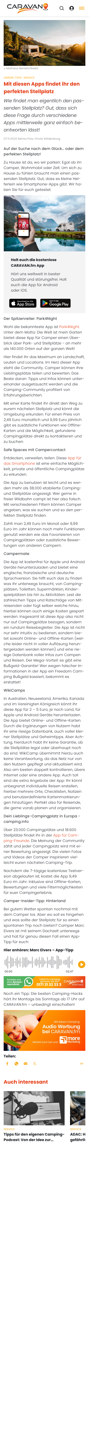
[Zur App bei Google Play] (55, 303)
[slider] (39, 962)
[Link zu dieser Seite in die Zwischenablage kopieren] (81, 1063)
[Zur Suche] (61, 8)
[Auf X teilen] (34, 1063)
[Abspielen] (81, 964)
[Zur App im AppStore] (22, 303)
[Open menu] (81, 8)
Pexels (33, 68)
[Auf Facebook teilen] (7, 1063)
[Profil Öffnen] (71, 8)
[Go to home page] (28, 8)
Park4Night (69, 326)
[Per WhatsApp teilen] (16, 1063)
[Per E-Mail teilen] (25, 1063)
